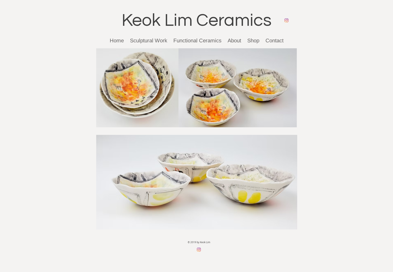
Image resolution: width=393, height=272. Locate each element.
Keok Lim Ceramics (197, 20)
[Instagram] (286, 20)
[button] (234, 40)
